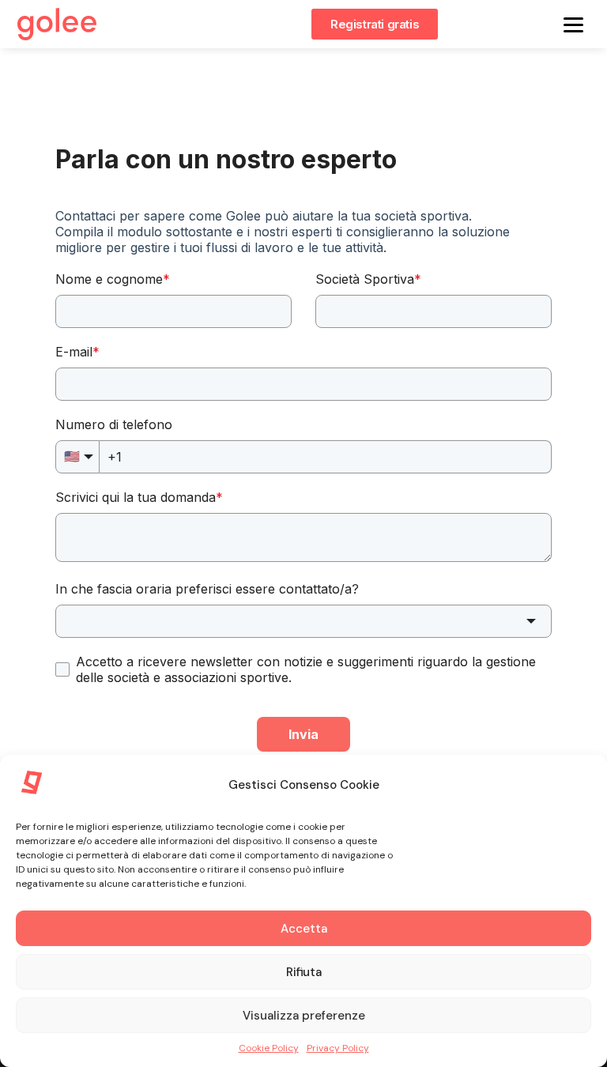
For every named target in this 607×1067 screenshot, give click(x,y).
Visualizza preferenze (304, 1016)
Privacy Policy (338, 1048)
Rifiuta (304, 972)
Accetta (304, 929)
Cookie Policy (269, 1048)
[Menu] (573, 24)
